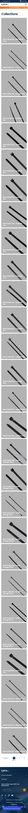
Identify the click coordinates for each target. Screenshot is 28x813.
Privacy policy (9, 802)
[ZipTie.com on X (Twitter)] (5, 795)
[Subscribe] (24, 790)
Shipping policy (14, 804)
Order (23, 1)
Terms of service (18, 802)
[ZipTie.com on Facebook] (2, 795)
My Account (5, 1)
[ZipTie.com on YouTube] (12, 795)
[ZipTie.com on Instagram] (9, 795)
